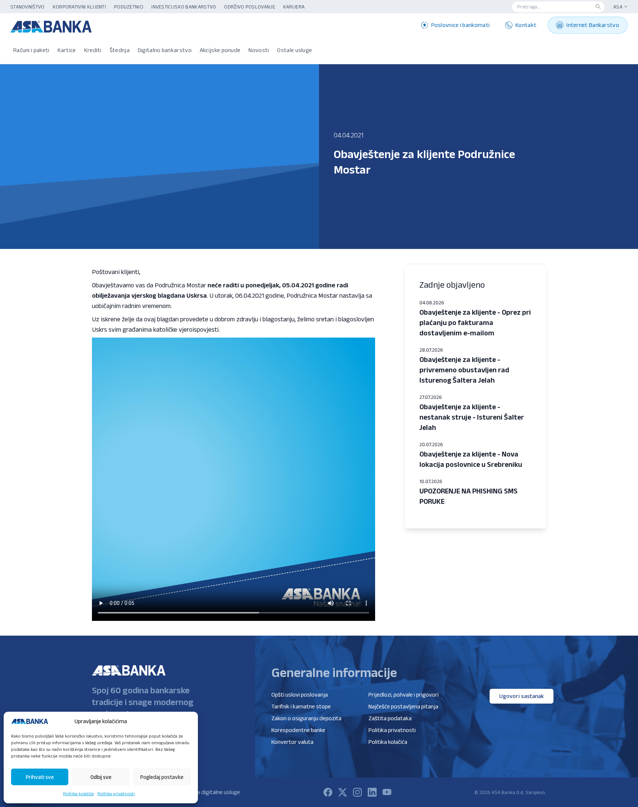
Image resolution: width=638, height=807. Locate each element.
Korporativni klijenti (79, 6)
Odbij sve (101, 777)
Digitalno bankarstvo (165, 50)
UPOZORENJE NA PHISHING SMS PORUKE (468, 496)
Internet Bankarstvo (592, 25)
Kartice (67, 50)
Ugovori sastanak (521, 696)
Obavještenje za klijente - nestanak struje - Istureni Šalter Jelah (471, 417)
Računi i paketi (31, 50)
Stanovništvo (27, 6)
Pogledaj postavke (161, 777)
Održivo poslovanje (249, 6)
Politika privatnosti (116, 793)
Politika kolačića (78, 793)
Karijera (294, 6)
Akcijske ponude (220, 50)
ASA (617, 6)
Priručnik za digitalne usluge (206, 792)
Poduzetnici (128, 6)
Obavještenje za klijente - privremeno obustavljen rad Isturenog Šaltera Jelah (464, 369)
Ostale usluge (294, 50)
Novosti (258, 50)
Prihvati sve (40, 777)
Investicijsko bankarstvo (183, 6)
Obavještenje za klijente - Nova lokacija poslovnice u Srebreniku (470, 459)
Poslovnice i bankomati (460, 25)
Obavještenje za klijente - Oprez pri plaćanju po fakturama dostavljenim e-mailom (475, 322)
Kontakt (525, 25)
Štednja (120, 50)
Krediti (93, 50)
